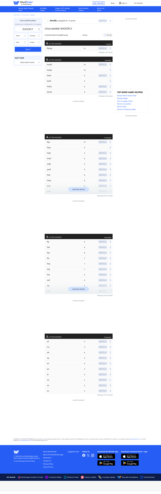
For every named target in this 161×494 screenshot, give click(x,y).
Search (27, 49)
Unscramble (25, 15)
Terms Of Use (48, 467)
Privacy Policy (48, 464)
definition (102, 21)
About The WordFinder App (53, 455)
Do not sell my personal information (24, 461)
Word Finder (16, 15)
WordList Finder (73, 477)
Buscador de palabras (130, 477)
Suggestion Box (73, 452)
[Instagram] (92, 456)
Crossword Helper (55, 477)
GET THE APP (99, 3)
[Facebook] (84, 456)
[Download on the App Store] (106, 456)
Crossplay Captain (108, 477)
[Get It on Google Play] (106, 463)
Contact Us (47, 461)
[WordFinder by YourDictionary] (23, 3)
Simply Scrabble (90, 477)
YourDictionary (149, 477)
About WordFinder (50, 452)
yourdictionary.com (135, 439)
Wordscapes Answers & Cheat (32, 477)
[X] (88, 456)
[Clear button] (39, 29)
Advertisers (47, 458)
